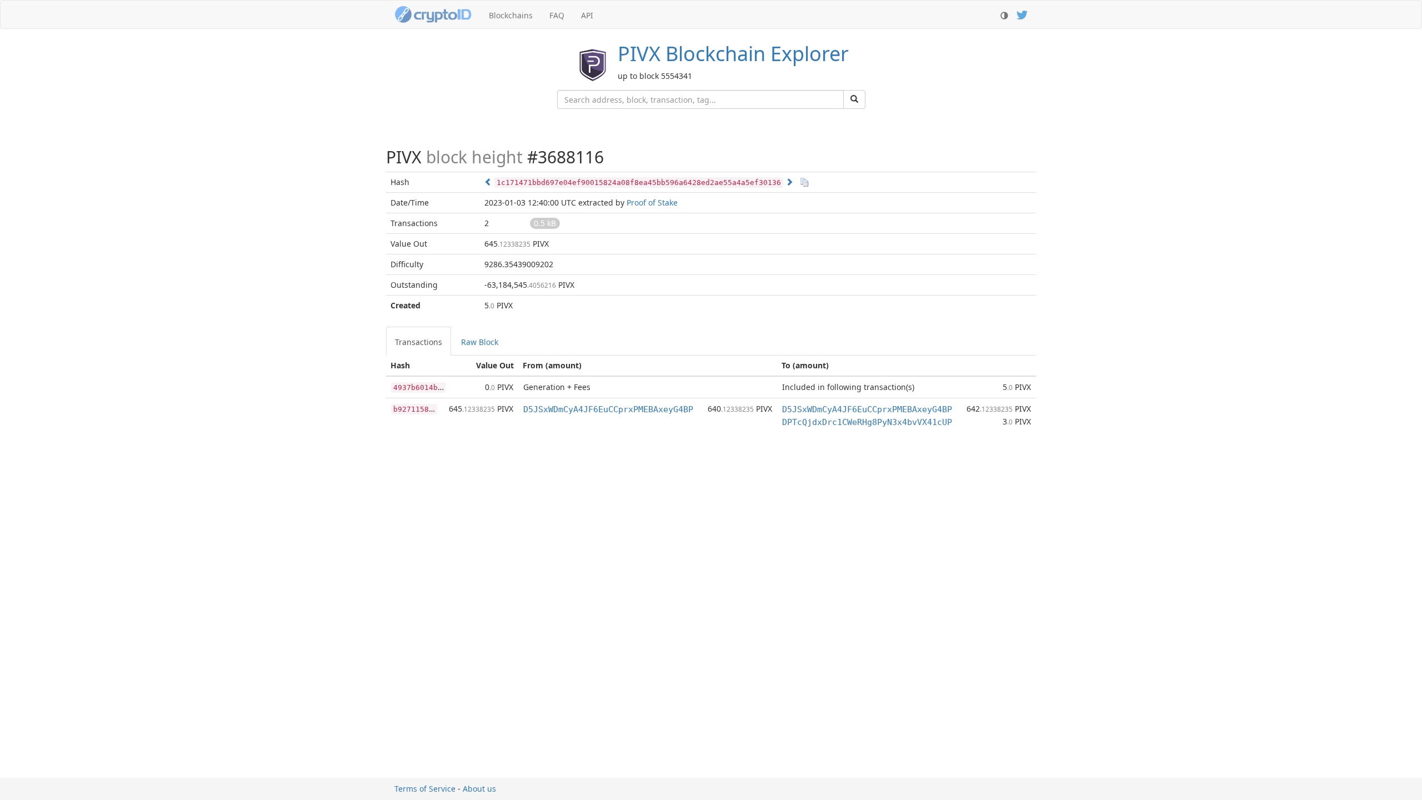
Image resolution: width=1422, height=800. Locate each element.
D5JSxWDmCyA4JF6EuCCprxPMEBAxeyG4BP (608, 409)
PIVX (733, 53)
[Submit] (854, 99)
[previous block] (488, 182)
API (587, 15)
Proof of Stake (652, 202)
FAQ (556, 15)
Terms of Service (424, 788)
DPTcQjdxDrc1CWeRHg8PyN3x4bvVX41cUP (867, 422)
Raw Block (479, 342)
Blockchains (511, 15)
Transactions (418, 342)
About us (479, 788)
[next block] (789, 182)
